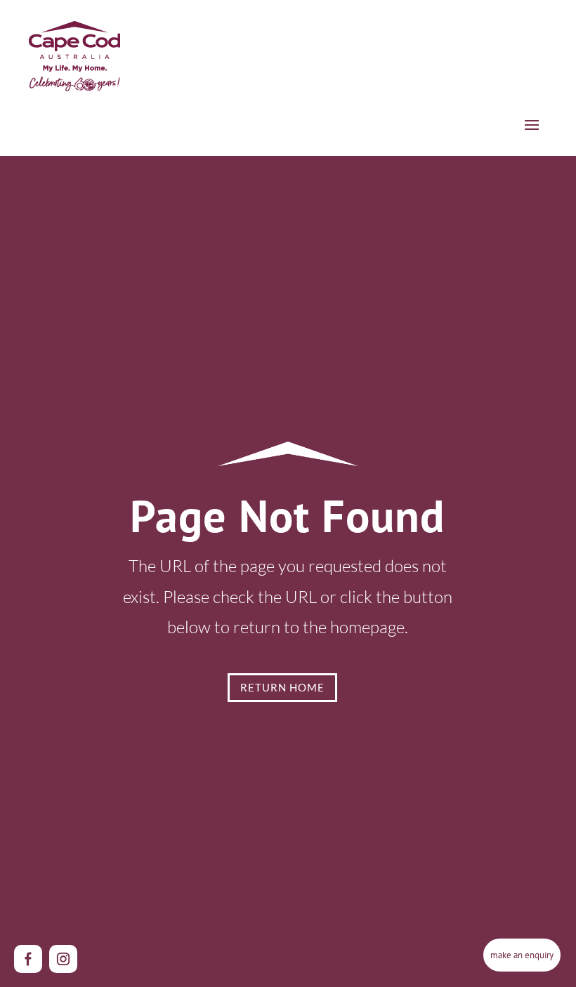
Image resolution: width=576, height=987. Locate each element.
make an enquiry (522, 954)
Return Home (282, 687)
